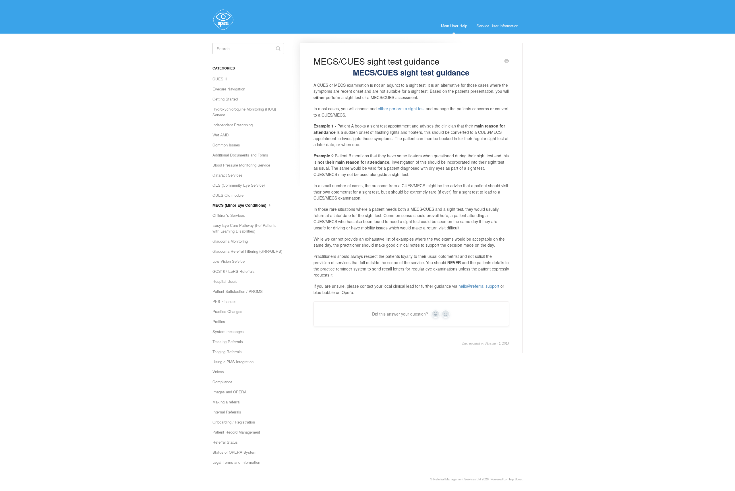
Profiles (218, 321)
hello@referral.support (479, 286)
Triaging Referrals (227, 351)
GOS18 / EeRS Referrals (233, 271)
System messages (228, 331)
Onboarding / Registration (233, 422)
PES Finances (224, 301)
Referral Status (225, 442)
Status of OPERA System (234, 452)
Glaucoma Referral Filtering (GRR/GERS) (247, 251)
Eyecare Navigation (228, 89)
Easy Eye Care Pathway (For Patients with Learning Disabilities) (244, 228)
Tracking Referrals (227, 341)
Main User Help (454, 25)
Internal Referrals (226, 412)
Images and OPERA (229, 392)
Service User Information (497, 25)
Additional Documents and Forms (240, 155)
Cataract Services (227, 175)
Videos (218, 371)
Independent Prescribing (232, 124)
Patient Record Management (236, 432)
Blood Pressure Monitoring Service (241, 165)
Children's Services (228, 215)
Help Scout (515, 479)
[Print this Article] (506, 61)
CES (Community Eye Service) (238, 185)
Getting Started (225, 99)
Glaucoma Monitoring (230, 241)
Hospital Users (224, 281)
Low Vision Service (228, 261)
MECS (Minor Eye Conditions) (239, 205)
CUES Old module (227, 195)
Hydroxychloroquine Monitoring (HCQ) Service (244, 111)
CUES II (219, 79)
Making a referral (226, 402)
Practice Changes (227, 311)
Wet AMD (220, 135)
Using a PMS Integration (233, 361)
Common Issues (226, 145)
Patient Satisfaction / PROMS (237, 291)
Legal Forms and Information (236, 462)
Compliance (222, 381)
